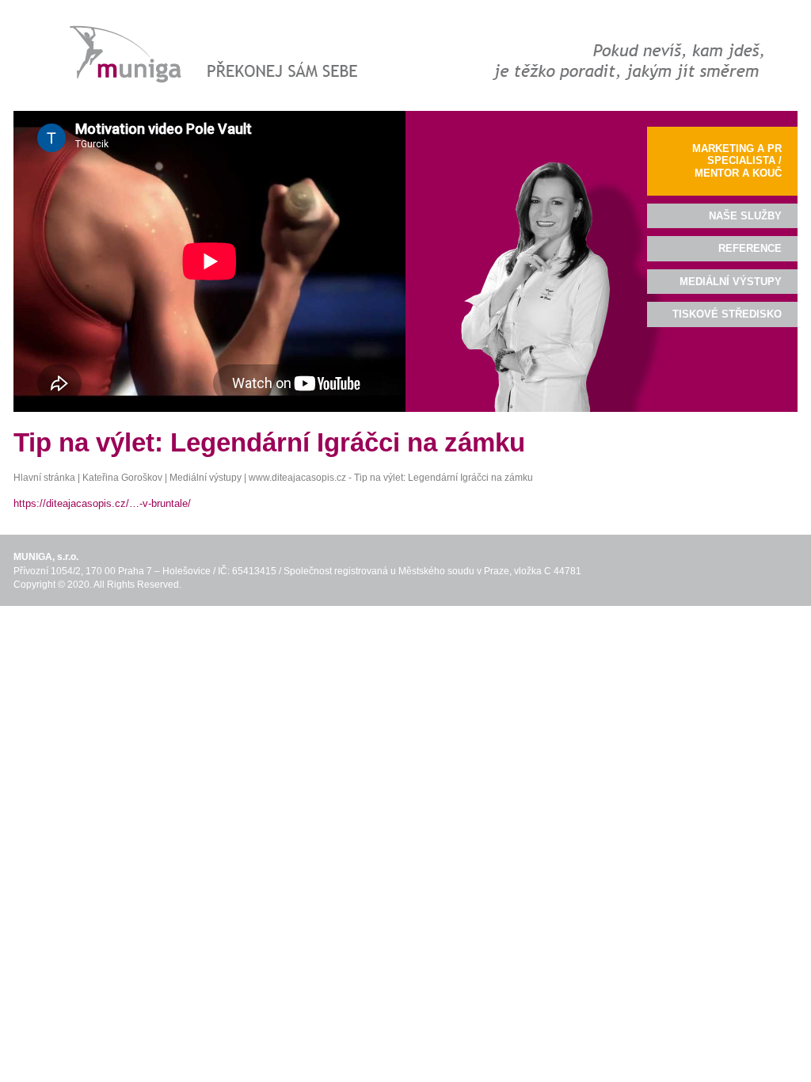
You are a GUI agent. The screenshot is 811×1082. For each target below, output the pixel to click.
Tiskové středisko (727, 314)
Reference (750, 248)
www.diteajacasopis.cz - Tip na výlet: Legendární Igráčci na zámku (391, 477)
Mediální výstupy (205, 477)
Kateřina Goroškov (122, 477)
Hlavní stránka (44, 477)
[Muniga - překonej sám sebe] (209, 55)
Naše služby (745, 216)
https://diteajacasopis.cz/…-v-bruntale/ (102, 503)
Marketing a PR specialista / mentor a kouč (737, 161)
